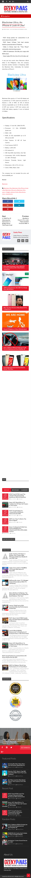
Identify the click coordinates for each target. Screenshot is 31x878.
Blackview (4, 184)
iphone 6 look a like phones (18, 192)
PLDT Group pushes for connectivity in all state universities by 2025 (16, 512)
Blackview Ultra (8, 188)
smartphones (9, 194)
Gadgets (8, 192)
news (3, 194)
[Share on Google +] (8, 205)
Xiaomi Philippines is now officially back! (15, 329)
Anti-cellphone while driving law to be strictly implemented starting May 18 (14, 348)
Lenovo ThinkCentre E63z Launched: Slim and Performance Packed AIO (18, 607)
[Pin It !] (8, 209)
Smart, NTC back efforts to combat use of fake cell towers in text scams (18, 504)
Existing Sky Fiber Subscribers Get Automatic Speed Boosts (16, 764)
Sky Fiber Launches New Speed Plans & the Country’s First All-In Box (17, 781)
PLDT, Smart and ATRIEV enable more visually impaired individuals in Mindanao (19, 619)
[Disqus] (15, 400)
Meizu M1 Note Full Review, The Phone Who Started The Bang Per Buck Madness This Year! (19, 594)
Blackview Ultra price (11, 190)
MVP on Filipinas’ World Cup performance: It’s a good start (18, 665)
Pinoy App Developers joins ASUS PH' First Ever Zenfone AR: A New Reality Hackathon (14, 268)
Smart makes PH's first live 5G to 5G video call (15, 56)
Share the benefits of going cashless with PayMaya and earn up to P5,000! (14, 741)
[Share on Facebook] (8, 201)
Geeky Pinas (5, 876)
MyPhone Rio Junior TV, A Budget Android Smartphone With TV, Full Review (18, 582)
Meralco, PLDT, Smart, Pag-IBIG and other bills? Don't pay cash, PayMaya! (17, 772)
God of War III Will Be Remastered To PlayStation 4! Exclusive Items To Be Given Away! (19, 632)
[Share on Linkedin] (19, 205)
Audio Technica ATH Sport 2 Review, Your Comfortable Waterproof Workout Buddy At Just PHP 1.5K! (18, 556)
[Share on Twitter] (19, 201)
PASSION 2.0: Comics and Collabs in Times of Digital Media (17, 833)
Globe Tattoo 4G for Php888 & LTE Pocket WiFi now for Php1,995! (18, 569)
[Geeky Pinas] (15, 9)
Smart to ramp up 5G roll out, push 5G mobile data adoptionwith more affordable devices (18, 529)
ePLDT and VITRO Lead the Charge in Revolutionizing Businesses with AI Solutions (17, 495)
